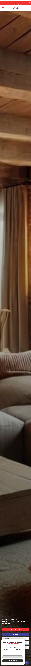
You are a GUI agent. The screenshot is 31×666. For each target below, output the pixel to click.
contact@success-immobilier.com (8, 3)
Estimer (15, 634)
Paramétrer (13, 656)
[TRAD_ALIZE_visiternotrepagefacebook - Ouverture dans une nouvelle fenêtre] (29, 2)
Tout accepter (13, 660)
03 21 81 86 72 (15, 2)
